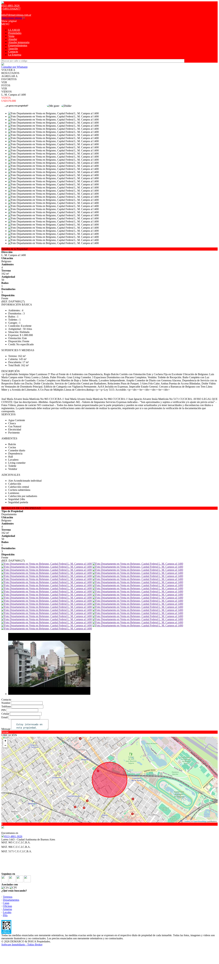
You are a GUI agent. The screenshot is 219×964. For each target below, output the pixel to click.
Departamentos (11, 899)
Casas (6, 903)
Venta (11, 36)
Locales (7, 912)
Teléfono (6, 706)
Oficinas (7, 906)
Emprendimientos (17, 45)
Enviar (5, 732)
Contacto (13, 51)
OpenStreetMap (199, 821)
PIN (3, 710)
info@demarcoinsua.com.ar (16, 14)
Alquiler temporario (18, 42)
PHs (5, 915)
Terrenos (7, 896)
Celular (5, 713)
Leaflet (187, 821)
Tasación (13, 48)
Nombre (5, 702)
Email (4, 717)
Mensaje (5, 729)
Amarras (7, 909)
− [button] (5, 745)
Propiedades (14, 33)
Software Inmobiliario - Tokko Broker (21, 944)
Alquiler (12, 39)
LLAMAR (14, 29)
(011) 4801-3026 (13, 836)
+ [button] (5, 740)
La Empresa (14, 54)
